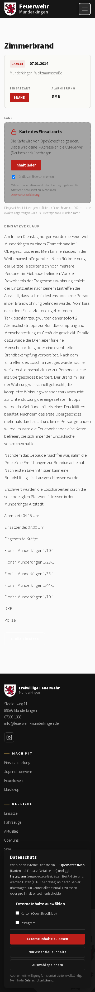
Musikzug (11, 790)
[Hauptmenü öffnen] (85, 9)
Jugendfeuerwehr (18, 772)
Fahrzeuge (12, 822)
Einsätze (10, 813)
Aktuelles (11, 831)
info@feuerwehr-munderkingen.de (31, 723)
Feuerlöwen (13, 781)
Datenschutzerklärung (25, 195)
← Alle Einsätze (24, 639)
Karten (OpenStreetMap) (38, 913)
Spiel (8, 849)
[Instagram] (9, 737)
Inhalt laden (26, 165)
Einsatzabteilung (17, 763)
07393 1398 (12, 717)
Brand (19, 97)
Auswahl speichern (47, 965)
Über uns (11, 840)
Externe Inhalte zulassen (47, 939)
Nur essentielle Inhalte (47, 952)
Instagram (27, 923)
